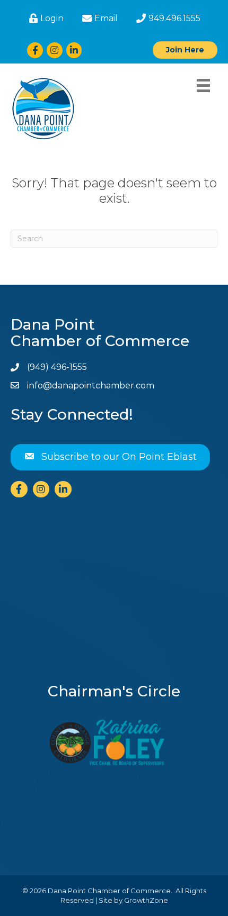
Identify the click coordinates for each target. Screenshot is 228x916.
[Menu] (203, 85)
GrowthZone (146, 900)
